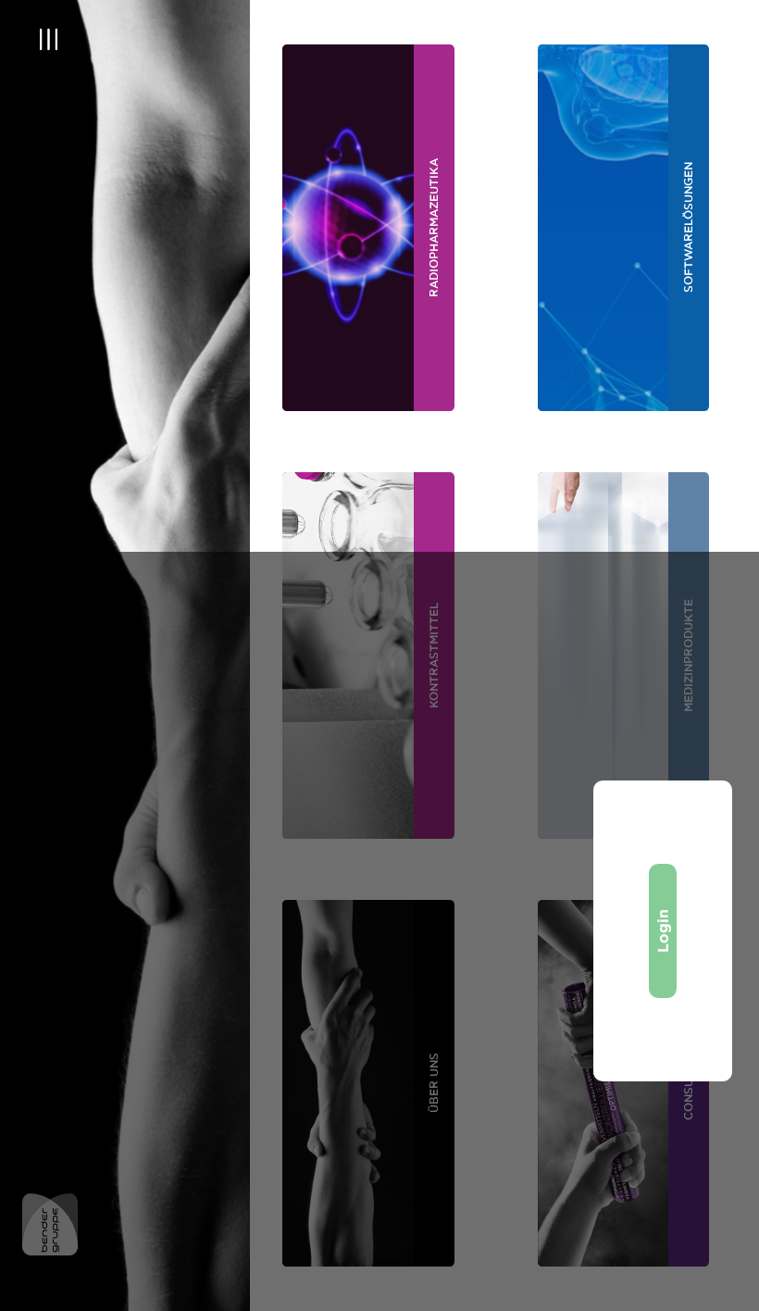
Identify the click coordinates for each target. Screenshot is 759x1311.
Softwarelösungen (688, 228)
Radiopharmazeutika (434, 227)
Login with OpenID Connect (663, 932)
